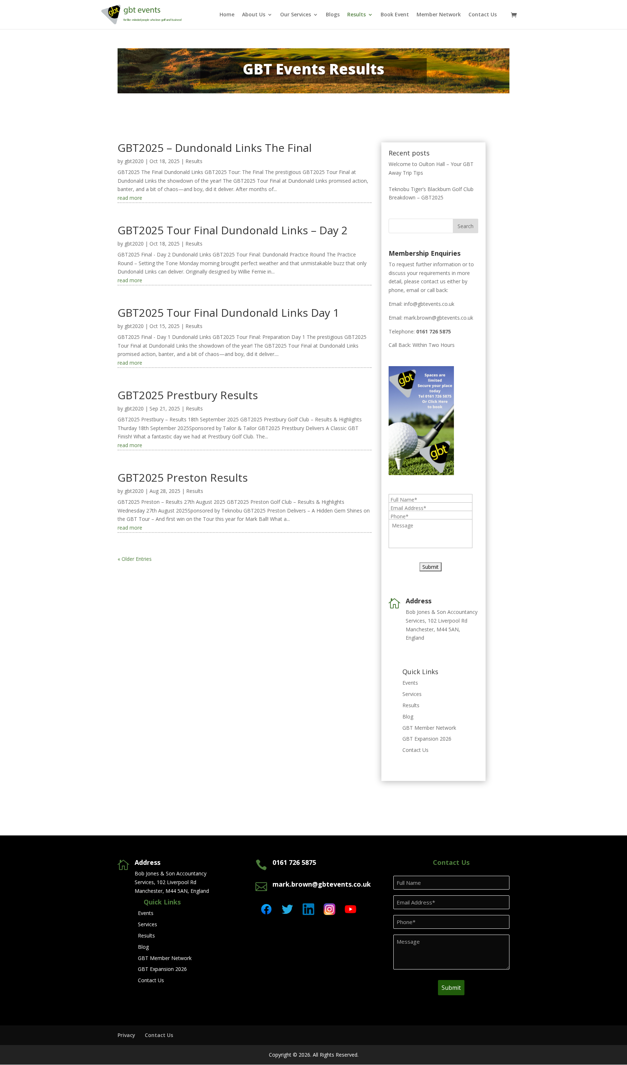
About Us (253, 15)
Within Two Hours (434, 344)
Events (410, 682)
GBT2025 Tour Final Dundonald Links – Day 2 (233, 230)
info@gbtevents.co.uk (429, 303)
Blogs (333, 15)
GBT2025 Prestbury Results (188, 395)
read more (130, 197)
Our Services (295, 15)
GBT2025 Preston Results (183, 477)
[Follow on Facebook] (266, 909)
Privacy (126, 1035)
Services (412, 694)
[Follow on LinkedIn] (308, 909)
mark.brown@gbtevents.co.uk (438, 317)
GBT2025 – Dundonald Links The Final (215, 147)
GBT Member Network (429, 727)
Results (356, 15)
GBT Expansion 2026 (426, 738)
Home (227, 15)
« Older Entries (135, 558)
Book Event (395, 15)
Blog (407, 716)
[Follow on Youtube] (350, 909)
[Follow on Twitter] (287, 909)
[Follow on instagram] (329, 909)
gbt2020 (134, 161)
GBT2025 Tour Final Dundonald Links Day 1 (228, 312)
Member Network (439, 15)
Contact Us (482, 15)
